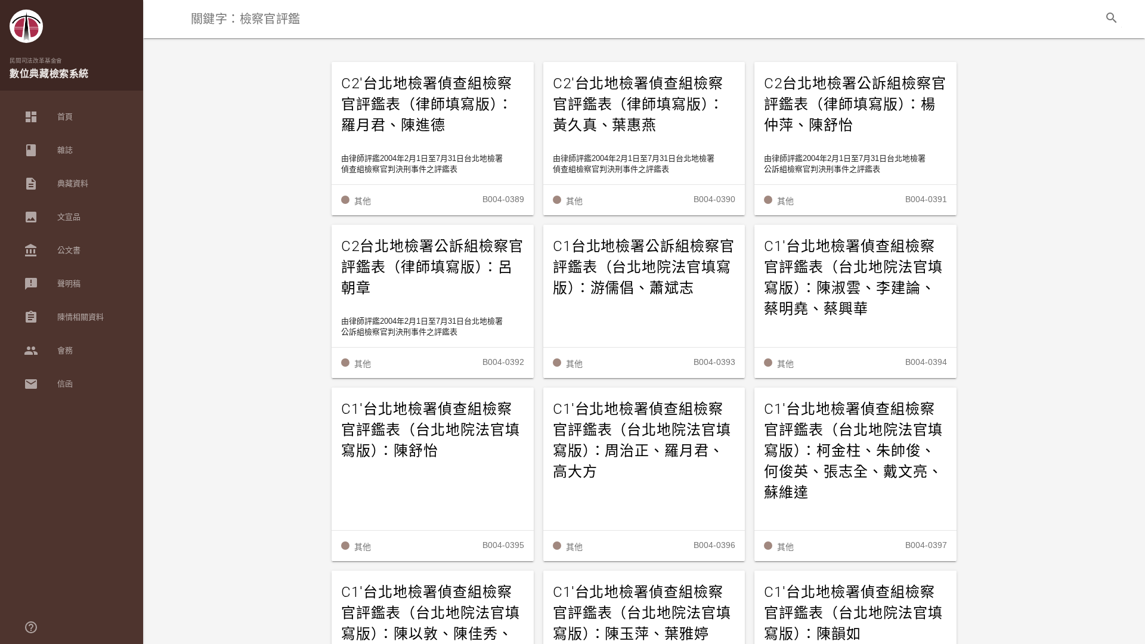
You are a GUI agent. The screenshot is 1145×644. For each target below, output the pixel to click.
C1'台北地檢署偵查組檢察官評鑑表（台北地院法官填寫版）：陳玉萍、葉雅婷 (642, 613)
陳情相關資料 (64, 317)
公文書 (52, 250)
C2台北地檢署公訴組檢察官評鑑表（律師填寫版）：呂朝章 (432, 267)
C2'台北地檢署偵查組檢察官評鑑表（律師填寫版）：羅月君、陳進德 (427, 104)
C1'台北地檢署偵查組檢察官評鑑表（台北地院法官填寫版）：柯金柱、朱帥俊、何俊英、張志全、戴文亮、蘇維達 (853, 451)
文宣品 (52, 217)
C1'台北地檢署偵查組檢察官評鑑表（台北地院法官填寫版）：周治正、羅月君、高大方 (642, 440)
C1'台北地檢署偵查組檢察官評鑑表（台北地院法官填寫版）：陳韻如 (853, 613)
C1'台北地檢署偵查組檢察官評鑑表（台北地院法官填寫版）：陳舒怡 (430, 430)
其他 (362, 201)
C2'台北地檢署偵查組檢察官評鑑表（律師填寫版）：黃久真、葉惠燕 (639, 104)
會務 (48, 350)
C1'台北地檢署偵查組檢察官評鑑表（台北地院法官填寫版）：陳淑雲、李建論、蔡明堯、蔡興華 (853, 277)
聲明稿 (52, 284)
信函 (48, 384)
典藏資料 (56, 184)
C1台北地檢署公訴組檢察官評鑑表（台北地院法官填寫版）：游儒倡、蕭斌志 (644, 267)
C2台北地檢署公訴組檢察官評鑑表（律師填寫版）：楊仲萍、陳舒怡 (855, 104)
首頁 (48, 117)
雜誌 (48, 150)
